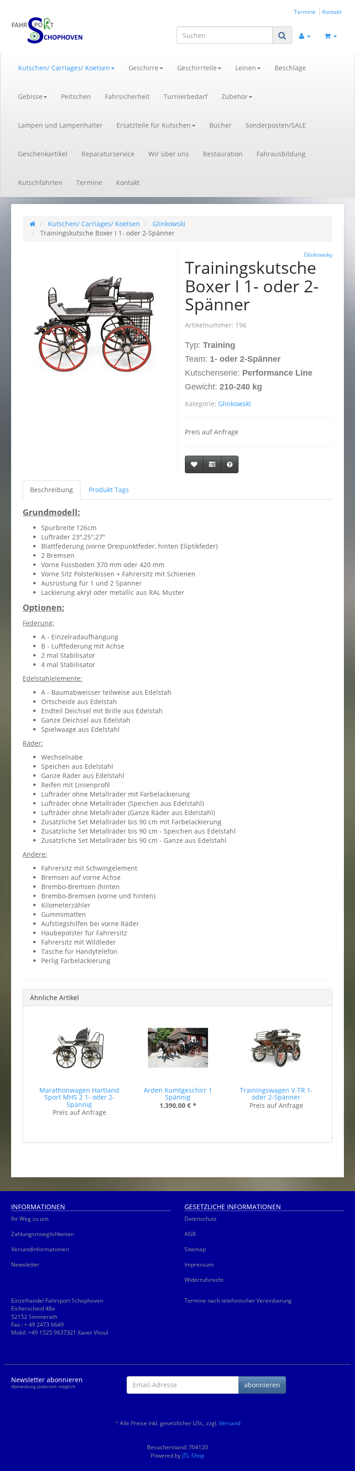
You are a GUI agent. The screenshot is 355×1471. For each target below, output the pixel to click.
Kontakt (332, 11)
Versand (229, 1423)
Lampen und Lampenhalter (60, 125)
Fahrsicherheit (127, 96)
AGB (190, 1234)
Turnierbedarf (186, 96)
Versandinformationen (40, 1249)
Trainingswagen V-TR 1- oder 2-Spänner (276, 1093)
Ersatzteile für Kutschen (153, 125)
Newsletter (25, 1264)
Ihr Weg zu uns (30, 1219)
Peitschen (76, 96)
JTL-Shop (193, 1455)
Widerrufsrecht (203, 1280)
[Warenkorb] (331, 35)
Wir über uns (168, 153)
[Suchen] (282, 35)
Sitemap (195, 1249)
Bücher (220, 125)
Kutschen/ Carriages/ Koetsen (64, 67)
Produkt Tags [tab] (109, 489)
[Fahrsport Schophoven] (62, 30)
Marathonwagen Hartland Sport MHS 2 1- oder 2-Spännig (79, 1097)
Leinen (245, 67)
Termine (305, 11)
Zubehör (234, 96)
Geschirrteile (197, 67)
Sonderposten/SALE (275, 125)
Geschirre (144, 67)
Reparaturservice (108, 153)
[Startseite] (33, 223)
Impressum (199, 1264)
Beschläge (290, 67)
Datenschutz (200, 1219)
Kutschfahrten (40, 182)
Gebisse (30, 96)
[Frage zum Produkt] (230, 464)
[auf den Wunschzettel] (194, 464)
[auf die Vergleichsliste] (212, 464)
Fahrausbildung (281, 153)
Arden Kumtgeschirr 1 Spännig (178, 1093)
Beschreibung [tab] (51, 489)
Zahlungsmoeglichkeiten (42, 1234)
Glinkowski (234, 403)
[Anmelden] (305, 35)
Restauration (223, 153)
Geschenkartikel (42, 153)
